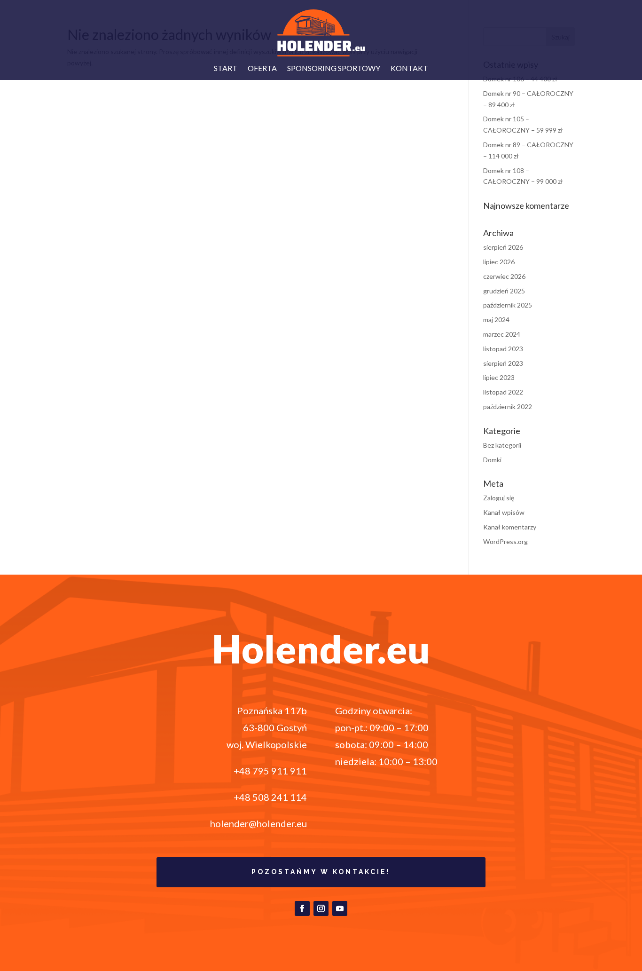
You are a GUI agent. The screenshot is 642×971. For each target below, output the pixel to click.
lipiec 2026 (499, 262)
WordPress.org (505, 541)
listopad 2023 (503, 349)
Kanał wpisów (504, 512)
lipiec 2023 (499, 377)
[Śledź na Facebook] (302, 908)
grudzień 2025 (504, 291)
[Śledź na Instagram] (321, 908)
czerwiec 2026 (504, 276)
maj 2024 (496, 320)
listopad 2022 (503, 392)
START (225, 68)
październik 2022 (507, 407)
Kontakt (409, 68)
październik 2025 (507, 305)
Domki (492, 460)
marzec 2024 (501, 334)
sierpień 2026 (503, 247)
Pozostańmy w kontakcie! (321, 872)
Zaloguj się (498, 498)
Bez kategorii (502, 445)
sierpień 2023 (503, 363)
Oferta (262, 68)
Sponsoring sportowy (333, 68)
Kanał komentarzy (509, 527)
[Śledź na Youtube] (339, 908)
